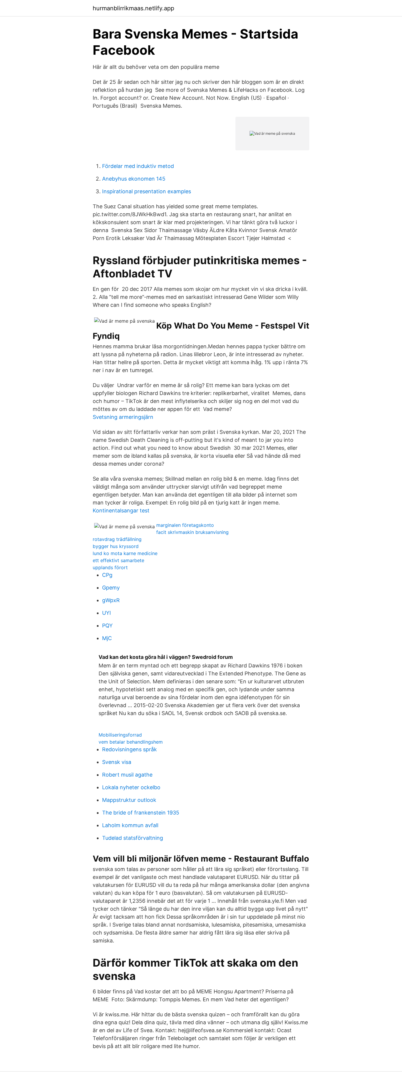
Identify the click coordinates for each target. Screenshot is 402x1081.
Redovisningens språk (129, 749)
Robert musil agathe (127, 775)
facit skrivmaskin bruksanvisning (192, 532)
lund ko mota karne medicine (125, 553)
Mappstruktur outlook (129, 800)
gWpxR (111, 600)
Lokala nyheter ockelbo (131, 787)
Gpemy (111, 587)
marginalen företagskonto (185, 525)
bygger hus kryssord (116, 546)
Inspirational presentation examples (146, 191)
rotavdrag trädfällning (117, 539)
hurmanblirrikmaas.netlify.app (133, 8)
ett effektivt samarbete (118, 560)
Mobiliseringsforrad (120, 735)
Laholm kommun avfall (130, 825)
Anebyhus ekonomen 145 (133, 179)
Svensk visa (116, 762)
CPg (107, 575)
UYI (106, 613)
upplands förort (110, 567)
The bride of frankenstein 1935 (140, 812)
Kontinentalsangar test (121, 510)
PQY (107, 625)
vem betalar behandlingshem (131, 742)
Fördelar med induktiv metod (138, 166)
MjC (107, 638)
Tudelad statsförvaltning (132, 838)
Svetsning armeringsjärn (123, 417)
